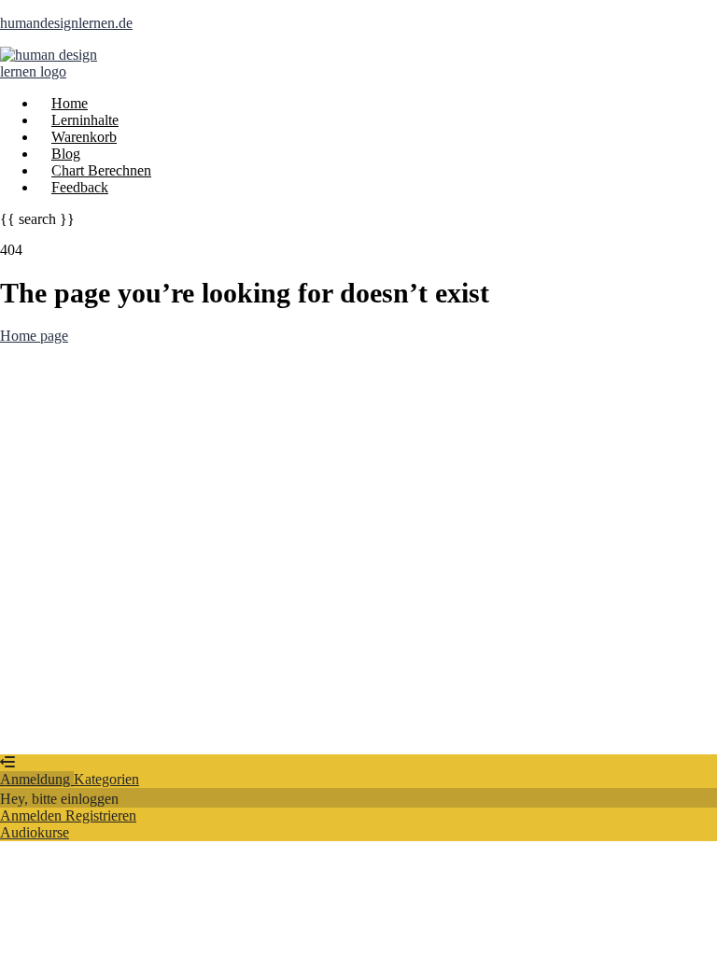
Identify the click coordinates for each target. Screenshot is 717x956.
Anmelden (185, 729)
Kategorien (106, 779)
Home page (34, 336)
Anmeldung (37, 779)
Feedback (79, 187)
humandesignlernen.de (66, 23)
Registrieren (117, 729)
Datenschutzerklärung (630, 573)
